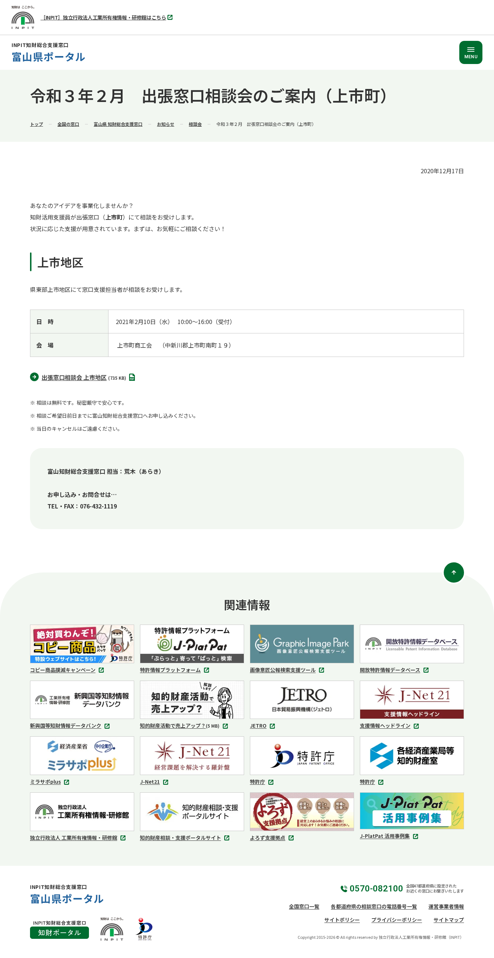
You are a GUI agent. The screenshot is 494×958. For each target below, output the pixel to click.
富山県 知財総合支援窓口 (118, 124)
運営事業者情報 (446, 906)
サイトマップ (449, 919)
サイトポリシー (342, 919)
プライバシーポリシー (396, 919)
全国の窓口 (68, 124)
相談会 (195, 124)
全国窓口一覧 (304, 906)
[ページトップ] (453, 572)
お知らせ (165, 124)
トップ (36, 124)
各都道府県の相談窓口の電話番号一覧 (374, 906)
